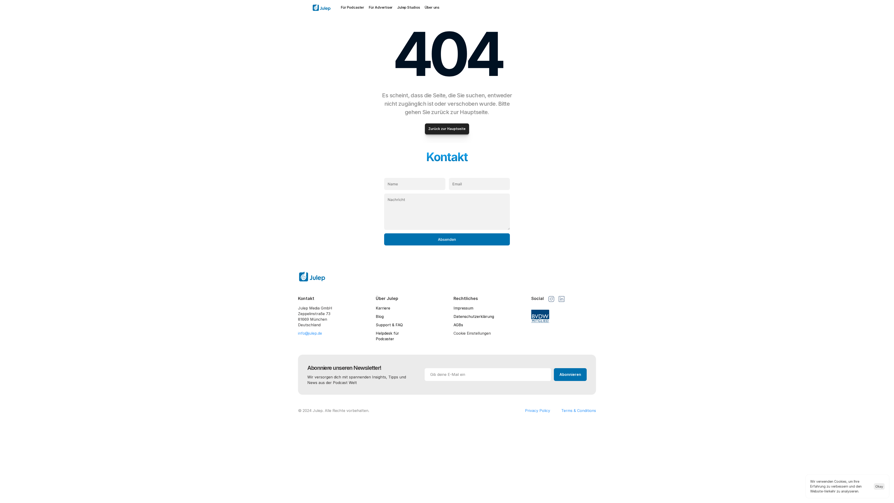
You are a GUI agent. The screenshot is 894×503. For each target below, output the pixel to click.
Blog (380, 316)
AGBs (458, 325)
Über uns (432, 7)
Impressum (463, 308)
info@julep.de (310, 333)
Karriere (383, 308)
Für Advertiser (381, 7)
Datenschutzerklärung (474, 316)
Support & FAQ (389, 325)
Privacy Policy (537, 410)
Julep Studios (408, 7)
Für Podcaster (352, 7)
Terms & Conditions (578, 410)
